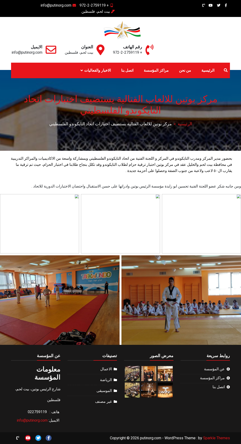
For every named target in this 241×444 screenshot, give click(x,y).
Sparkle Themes (216, 438)
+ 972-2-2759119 (94, 5)
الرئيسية (207, 70)
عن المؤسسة (214, 369)
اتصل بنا (127, 70)
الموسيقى (104, 390)
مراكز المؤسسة (156, 70)
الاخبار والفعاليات (97, 70)
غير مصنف (103, 401)
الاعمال (106, 369)
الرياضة (106, 380)
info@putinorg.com (55, 5)
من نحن (185, 70)
